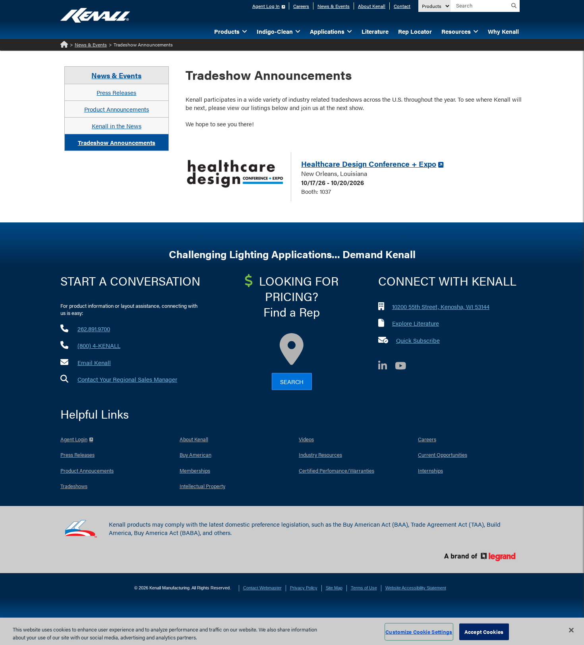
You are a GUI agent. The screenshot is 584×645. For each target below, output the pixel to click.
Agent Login (73, 439)
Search (292, 381)
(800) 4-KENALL (98, 345)
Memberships (195, 470)
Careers (301, 6)
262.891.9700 (93, 328)
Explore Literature (415, 323)
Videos (306, 439)
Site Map (334, 587)
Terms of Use (364, 587)
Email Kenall (94, 362)
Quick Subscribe (418, 340)
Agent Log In (266, 6)
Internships (430, 470)
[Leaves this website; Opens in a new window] (235, 174)
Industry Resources (320, 454)
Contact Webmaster (262, 587)
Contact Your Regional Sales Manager (127, 379)
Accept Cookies (483, 631)
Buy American (195, 454)
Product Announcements (116, 109)
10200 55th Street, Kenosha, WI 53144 (440, 306)
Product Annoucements (87, 470)
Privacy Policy (303, 587)
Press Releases (116, 92)
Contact (402, 6)
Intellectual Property (202, 486)
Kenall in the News (116, 126)
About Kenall (371, 6)
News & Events (333, 6)
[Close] (571, 630)
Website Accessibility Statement (415, 587)
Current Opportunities (442, 454)
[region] (292, 631)
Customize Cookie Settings (418, 631)
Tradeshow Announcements (116, 142)
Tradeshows (73, 486)
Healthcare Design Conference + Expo (368, 163)
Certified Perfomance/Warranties (336, 470)
